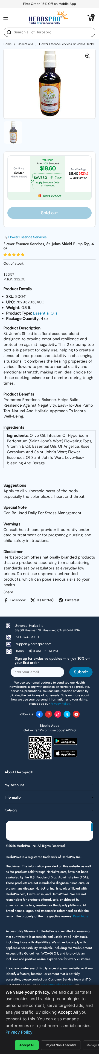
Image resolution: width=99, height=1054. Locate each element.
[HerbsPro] (48, 17)
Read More (80, 916)
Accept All (26, 1045)
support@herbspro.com (33, 644)
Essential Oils (45, 313)
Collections (25, 44)
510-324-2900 (27, 637)
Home (7, 44)
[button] (91, 17)
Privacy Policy (19, 1032)
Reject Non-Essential (61, 1045)
